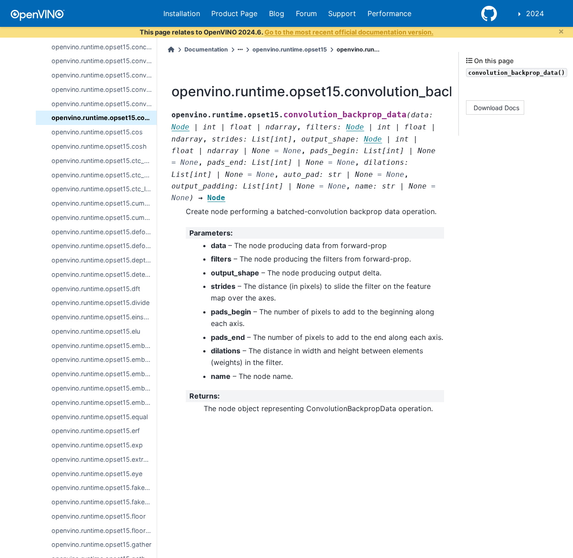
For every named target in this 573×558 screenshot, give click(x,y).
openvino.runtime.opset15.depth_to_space (104, 260)
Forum (306, 13)
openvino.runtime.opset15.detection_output (104, 274)
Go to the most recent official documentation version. (349, 32)
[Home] (171, 49)
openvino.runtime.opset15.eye (96, 473)
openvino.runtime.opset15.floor (98, 516)
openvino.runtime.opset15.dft (95, 288)
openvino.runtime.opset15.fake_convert (104, 487)
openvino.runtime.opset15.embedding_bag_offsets (104, 345)
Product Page (234, 13)
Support (342, 13)
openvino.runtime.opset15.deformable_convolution (104, 231)
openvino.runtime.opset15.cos (97, 132)
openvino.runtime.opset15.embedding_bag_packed (104, 374)
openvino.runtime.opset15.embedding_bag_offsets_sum (104, 359)
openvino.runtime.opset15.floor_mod (104, 530)
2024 (535, 13)
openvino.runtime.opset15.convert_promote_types (104, 89)
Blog (276, 13)
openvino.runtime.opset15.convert (102, 60)
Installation (181, 13)
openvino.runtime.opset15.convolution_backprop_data (104, 117)
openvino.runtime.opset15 (289, 49)
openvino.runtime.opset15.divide (100, 302)
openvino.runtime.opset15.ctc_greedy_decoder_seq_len (104, 174)
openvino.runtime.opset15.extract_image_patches (104, 459)
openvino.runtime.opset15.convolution (104, 103)
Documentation (206, 49)
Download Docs (496, 107)
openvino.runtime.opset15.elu (95, 331)
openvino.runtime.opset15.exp (97, 445)
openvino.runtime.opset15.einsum (102, 317)
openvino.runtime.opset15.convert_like (104, 75)
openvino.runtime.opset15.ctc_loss (104, 189)
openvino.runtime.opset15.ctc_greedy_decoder (104, 160)
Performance (389, 13)
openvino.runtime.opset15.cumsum (104, 217)
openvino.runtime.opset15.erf (95, 430)
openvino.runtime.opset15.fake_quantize (104, 502)
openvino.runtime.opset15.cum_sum (104, 203)
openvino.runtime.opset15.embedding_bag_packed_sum (104, 388)
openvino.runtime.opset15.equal (99, 416)
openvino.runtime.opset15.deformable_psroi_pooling (104, 245)
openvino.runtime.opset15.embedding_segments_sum (104, 402)
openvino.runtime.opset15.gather (101, 544)
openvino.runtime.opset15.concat (101, 46)
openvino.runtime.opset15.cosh (99, 146)
